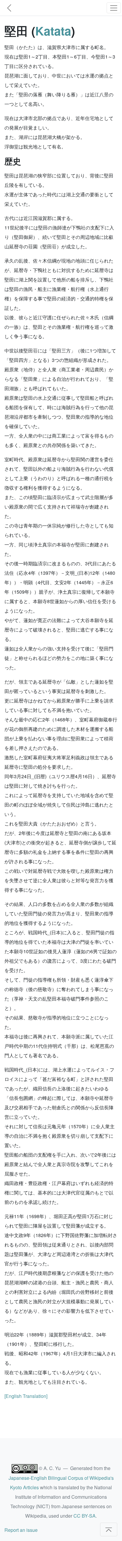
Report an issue (21, 1530)
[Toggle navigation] (114, 7)
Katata (53, 30)
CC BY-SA (84, 1515)
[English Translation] (25, 1396)
